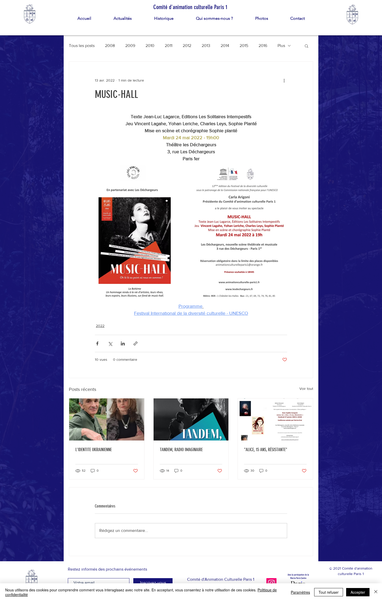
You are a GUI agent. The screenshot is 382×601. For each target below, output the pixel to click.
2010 (150, 45)
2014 (225, 45)
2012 (187, 45)
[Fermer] (376, 592)
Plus (281, 45)
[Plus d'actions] (284, 80)
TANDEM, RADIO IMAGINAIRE (181, 449)
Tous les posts (82, 45)
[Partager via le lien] (135, 343)
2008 (110, 45)
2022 (100, 326)
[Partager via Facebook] (97, 343)
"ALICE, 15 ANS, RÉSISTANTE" (265, 449)
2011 (168, 45)
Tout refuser (329, 592)
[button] (306, 46)
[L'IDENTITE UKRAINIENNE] (106, 419)
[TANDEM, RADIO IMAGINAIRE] (191, 419)
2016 (263, 45)
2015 (244, 45)
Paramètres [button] (300, 592)
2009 (130, 45)
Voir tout (306, 388)
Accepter (358, 592)
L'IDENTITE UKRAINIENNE (93, 449)
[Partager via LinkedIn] (122, 343)
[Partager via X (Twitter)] (110, 343)
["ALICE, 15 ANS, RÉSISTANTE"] (275, 419)
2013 (206, 45)
